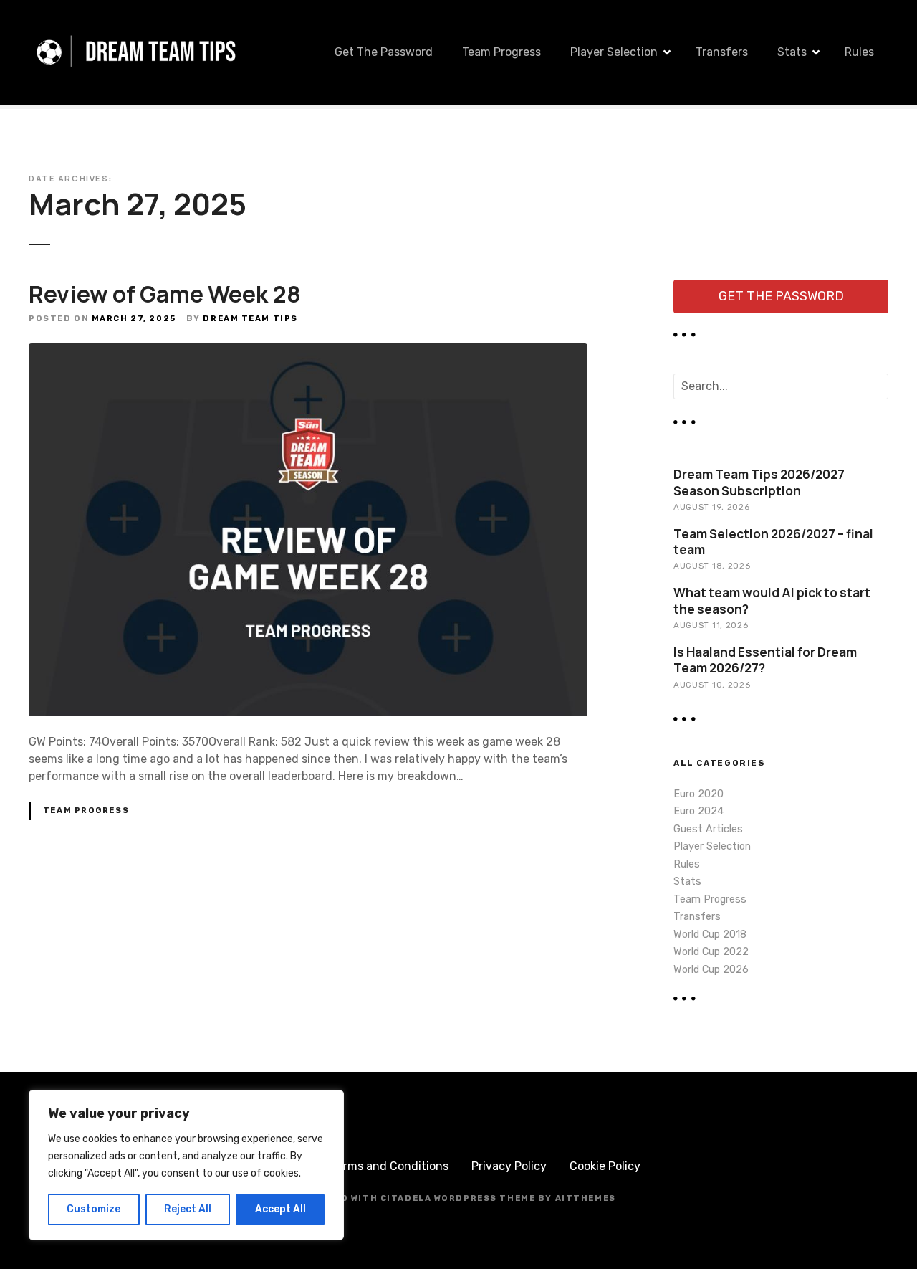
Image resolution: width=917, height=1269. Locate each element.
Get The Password (384, 52)
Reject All (187, 1209)
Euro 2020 (698, 794)
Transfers (722, 52)
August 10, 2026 (711, 685)
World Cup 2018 (709, 934)
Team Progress (501, 52)
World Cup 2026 (711, 970)
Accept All (280, 1209)
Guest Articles (708, 829)
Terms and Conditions (389, 1166)
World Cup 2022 (711, 952)
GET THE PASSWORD (781, 296)
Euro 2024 (698, 811)
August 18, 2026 (711, 566)
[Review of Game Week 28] (308, 351)
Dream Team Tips (250, 318)
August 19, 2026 (711, 507)
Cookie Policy (605, 1166)
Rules (859, 52)
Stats (792, 52)
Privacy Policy (509, 1166)
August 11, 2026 (710, 625)
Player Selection (614, 52)
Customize (93, 1209)
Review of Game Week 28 (165, 294)
